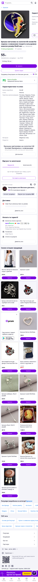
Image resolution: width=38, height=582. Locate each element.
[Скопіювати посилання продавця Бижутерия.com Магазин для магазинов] (31, 184)
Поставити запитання (19, 178)
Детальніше (19, 154)
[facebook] (6, 566)
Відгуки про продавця (26, 194)
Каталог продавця (9, 194)
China (12, 511)
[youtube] (3, 566)
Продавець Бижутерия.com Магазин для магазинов (15, 74)
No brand (28, 505)
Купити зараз (19, 70)
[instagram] (9, 566)
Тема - (8, 549)
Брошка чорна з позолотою (23, 526)
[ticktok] (12, 566)
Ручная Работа (22, 511)
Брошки (29, 501)
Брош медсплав (7, 526)
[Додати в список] (34, 35)
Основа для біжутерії (8, 520)
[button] (19, 66)
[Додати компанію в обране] (34, 184)
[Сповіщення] (35, 2)
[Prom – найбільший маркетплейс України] (3, 2)
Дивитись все (19, 210)
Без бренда (5, 505)
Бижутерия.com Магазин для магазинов (22, 187)
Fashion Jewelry (17, 505)
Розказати (27, 573)
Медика (4, 511)
